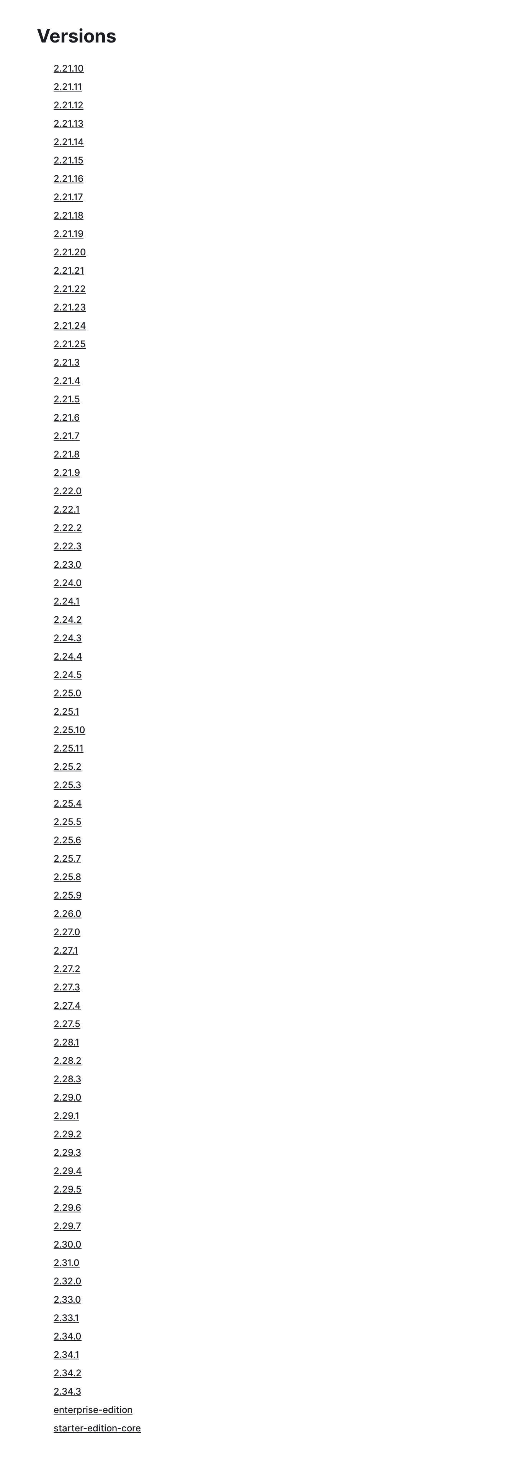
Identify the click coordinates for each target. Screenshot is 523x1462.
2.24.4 (68, 656)
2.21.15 (68, 160)
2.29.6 (67, 1207)
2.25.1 (66, 711)
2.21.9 (67, 472)
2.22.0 (68, 491)
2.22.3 (68, 546)
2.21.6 (67, 417)
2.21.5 (67, 399)
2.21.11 (68, 86)
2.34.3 (67, 1391)
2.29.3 (67, 1152)
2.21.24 (70, 325)
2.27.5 (67, 1023)
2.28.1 (66, 1042)
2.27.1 (66, 950)
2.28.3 (67, 1079)
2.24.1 (67, 601)
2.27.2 (67, 968)
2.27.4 (67, 1005)
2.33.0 (67, 1299)
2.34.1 (66, 1354)
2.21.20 (70, 252)
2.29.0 (68, 1097)
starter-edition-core (97, 1428)
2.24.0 (68, 582)
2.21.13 (68, 123)
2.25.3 (67, 785)
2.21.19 (68, 233)
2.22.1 (67, 509)
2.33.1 (66, 1317)
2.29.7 (67, 1226)
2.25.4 (68, 803)
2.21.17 (68, 197)
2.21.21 (69, 270)
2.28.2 (68, 1060)
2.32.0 (68, 1281)
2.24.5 (68, 674)
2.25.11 (68, 748)
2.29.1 (66, 1115)
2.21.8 (67, 454)
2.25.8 (67, 876)
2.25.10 (69, 729)
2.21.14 (69, 141)
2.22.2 (68, 527)
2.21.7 (67, 435)
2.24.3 (68, 638)
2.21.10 (69, 68)
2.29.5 (68, 1189)
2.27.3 (67, 987)
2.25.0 (68, 693)
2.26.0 (68, 913)
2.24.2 (68, 619)
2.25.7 (67, 858)
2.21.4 (67, 380)
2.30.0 (68, 1244)
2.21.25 (70, 344)
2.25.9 (68, 895)
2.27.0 (67, 932)
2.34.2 (68, 1373)
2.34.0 (68, 1336)
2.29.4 (68, 1170)
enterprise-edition (93, 1409)
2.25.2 (68, 766)
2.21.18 (68, 215)
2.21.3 (67, 362)
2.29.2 (68, 1134)
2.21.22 (70, 288)
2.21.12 (68, 105)
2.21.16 (68, 178)
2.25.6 (67, 840)
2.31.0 (67, 1262)
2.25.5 (68, 821)
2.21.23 (70, 307)
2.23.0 (68, 564)
